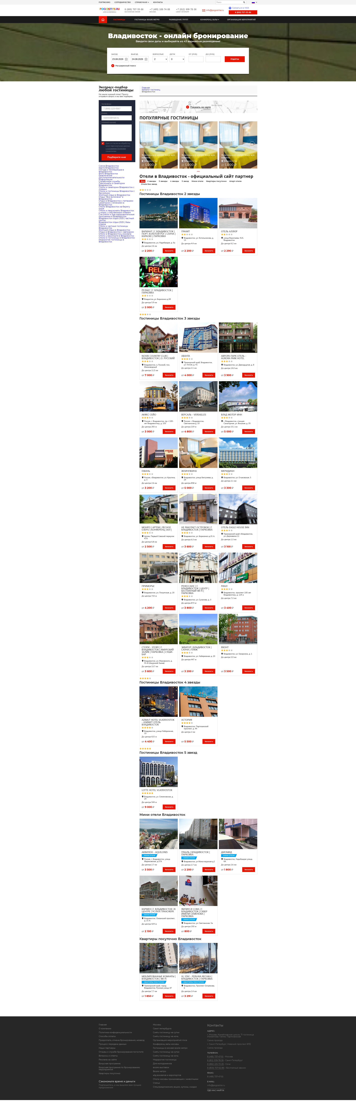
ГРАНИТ (185, 231)
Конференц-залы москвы (166, 1044)
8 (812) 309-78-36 (215, 1060)
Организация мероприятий (241, 19)
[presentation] (144, 144)
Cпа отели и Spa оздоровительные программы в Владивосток (116, 215)
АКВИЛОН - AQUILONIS (155, 852)
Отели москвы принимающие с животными (175, 1079)
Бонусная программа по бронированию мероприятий (119, 1068)
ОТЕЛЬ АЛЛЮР (229, 231)
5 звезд (185, 181)
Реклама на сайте (108, 1059)
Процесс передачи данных (112, 1044)
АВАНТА (185, 355)
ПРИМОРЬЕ (148, 586)
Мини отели (197, 181)
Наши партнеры (107, 1048)
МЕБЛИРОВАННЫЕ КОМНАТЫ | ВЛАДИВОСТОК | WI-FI (158, 977)
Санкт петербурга (162, 1028)
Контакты (158, 2)
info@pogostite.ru (215, 10)
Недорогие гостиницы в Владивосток (111, 240)
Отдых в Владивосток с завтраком (116, 232)
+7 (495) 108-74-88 (159, 9)
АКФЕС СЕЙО (149, 414)
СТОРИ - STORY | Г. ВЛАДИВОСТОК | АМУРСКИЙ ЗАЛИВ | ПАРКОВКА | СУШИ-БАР (158, 651)
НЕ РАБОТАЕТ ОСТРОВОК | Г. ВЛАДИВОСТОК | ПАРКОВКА (196, 528)
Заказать (169, 251)
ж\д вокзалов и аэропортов (167, 1075)
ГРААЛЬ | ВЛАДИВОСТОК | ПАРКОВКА (195, 853)
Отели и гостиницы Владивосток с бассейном (117, 192)
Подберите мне (116, 157)
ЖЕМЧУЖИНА (189, 471)
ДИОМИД (226, 852)
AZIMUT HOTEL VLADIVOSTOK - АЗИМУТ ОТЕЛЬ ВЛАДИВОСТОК (158, 722)
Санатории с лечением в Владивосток (111, 204)
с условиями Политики (116, 149)
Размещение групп (178, 19)
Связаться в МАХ (239, 8)
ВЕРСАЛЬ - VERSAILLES (193, 414)
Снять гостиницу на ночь (165, 1036)
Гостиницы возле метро (147, 19)
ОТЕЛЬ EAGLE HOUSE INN (235, 527)
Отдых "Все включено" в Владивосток (111, 198)
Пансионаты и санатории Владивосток (112, 184)
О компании (105, 1028)
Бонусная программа (109, 1063)
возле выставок (161, 1067)
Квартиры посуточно (216, 181)
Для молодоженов (162, 1063)
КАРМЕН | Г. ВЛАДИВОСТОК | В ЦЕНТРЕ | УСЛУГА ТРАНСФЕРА (158, 910)
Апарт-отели (235, 181)
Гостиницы (119, 19)
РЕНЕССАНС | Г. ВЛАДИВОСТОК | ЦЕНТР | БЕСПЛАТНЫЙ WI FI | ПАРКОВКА (195, 589)
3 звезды (163, 181)
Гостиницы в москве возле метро (170, 1048)
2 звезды (151, 181)
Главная (103, 1024)
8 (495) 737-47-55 (215, 1056)
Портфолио (104, 2)
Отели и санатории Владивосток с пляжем (116, 188)
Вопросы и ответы (108, 1056)
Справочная (141, 2)
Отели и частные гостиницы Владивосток (113, 227)
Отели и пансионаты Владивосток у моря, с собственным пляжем (116, 211)
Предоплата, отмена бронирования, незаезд (121, 1040)
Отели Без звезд (149, 184)
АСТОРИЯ (186, 719)
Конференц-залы (208, 19)
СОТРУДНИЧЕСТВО (122, 2)
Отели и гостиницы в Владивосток (117, 238)
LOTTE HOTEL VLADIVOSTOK (157, 790)
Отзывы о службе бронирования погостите (121, 1052)
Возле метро (159, 1071)
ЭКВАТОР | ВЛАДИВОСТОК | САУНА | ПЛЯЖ (196, 648)
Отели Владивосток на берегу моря (114, 207)
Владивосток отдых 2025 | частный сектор (116, 219)
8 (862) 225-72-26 (215, 1064)
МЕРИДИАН (227, 471)
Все (143, 181)
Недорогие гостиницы (164, 1059)
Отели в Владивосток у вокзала (115, 234)
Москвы (157, 1024)
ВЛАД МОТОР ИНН (231, 414)
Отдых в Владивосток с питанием (116, 201)
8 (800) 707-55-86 (134, 9)
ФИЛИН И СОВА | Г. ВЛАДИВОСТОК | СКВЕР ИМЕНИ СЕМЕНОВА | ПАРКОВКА (194, 912)
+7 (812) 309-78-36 (186, 9)
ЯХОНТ (225, 647)
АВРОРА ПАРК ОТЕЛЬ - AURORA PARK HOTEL (233, 357)
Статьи (156, 1083)
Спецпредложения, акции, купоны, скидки (175, 1087)
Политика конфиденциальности (115, 1032)
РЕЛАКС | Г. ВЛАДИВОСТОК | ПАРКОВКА (157, 291)
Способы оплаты (107, 1036)
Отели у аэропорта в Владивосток (116, 236)
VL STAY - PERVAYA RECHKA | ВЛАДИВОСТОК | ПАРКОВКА (196, 977)
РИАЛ (224, 586)
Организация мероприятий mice (170, 1040)
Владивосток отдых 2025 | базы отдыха (114, 223)
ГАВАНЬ (146, 471)
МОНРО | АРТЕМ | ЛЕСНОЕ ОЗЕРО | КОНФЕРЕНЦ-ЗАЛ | (157, 528)
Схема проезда (214, 1040)
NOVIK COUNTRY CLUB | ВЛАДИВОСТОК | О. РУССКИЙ (158, 357)
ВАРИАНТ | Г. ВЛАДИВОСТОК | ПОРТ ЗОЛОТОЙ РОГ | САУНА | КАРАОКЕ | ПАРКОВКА (158, 234)
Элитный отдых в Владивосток (114, 195)
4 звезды (174, 181)
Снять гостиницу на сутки (166, 1032)
